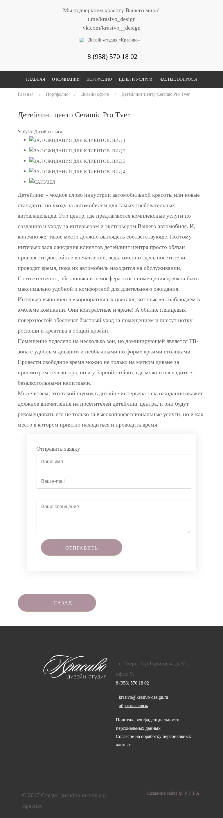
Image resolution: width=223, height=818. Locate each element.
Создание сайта (174, 793)
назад (62, 602)
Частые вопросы (178, 79)
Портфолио (99, 79)
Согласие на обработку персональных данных (153, 740)
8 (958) (112, 56)
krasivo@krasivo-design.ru (143, 697)
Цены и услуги (135, 79)
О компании (66, 79)
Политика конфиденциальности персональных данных (147, 724)
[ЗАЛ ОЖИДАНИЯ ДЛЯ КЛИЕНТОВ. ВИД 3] (77, 160)
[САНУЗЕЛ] (42, 181)
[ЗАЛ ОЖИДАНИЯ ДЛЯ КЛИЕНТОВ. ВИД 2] (77, 150)
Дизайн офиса (48, 131)
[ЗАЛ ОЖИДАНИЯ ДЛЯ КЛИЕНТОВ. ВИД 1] (77, 140)
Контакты (111, 96)
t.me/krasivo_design (112, 19)
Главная (35, 79)
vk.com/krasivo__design (112, 27)
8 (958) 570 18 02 (132, 682)
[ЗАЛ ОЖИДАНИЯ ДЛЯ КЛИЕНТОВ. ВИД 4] (77, 171)
